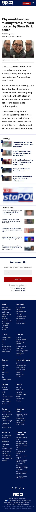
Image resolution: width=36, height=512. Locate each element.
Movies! (18, 372)
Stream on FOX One (21, 433)
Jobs (3, 394)
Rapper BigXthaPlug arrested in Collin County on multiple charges (12, 238)
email (23, 488)
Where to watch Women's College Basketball (22, 467)
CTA (3, 342)
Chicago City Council (20, 354)
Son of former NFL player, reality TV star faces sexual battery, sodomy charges (12, 212)
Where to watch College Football (21, 442)
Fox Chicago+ (20, 367)
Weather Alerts (21, 311)
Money (5, 384)
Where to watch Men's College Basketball (21, 461)
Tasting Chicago (7, 421)
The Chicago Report (20, 343)
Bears (3, 363)
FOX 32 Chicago (6, 34)
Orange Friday (6, 427)
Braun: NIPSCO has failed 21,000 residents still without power (22, 179)
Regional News (20, 410)
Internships (5, 453)
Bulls (3, 367)
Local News (5, 307)
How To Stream (7, 435)
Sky (3, 377)
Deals (3, 392)
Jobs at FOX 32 (6, 451)
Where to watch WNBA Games (21, 473)
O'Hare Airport (6, 347)
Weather (20, 304)
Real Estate (5, 399)
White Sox (5, 372)
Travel (4, 339)
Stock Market (6, 404)
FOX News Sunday (5, 328)
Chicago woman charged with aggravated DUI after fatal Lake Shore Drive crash (12, 247)
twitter (20, 488)
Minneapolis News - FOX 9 (20, 423)
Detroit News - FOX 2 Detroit (21, 419)
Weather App (20, 318)
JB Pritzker (19, 348)
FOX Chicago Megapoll (6, 324)
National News (6, 310)
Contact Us (5, 444)
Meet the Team (7, 449)
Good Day (5, 318)
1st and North (6, 412)
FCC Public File (6, 456)
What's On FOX (21, 365)
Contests (4, 446)
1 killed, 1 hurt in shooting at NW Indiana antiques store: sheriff (23, 162)
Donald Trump (21, 346)
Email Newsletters (5, 441)
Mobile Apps (6, 437)
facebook (12, 488)
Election (19, 337)
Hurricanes (19, 321)
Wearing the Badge (5, 417)
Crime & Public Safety (6, 315)
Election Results (21, 339)
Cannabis (19, 392)
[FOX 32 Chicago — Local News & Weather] (7, 3)
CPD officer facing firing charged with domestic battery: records (22, 153)
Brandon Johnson (22, 351)
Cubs (3, 370)
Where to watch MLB (21, 446)
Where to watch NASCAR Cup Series (21, 451)
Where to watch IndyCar (21, 457)
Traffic (5, 334)
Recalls (18, 401)
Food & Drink (20, 370)
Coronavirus (20, 390)
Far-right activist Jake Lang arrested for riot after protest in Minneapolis (12, 221)
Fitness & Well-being (21, 395)
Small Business (6, 401)
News (13, 34)
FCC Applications (7, 458)
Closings (19, 314)
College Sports (6, 379)
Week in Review (7, 414)
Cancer (18, 387)
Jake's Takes (20, 363)
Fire (3, 375)
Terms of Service (19, 290)
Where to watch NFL (21, 438)
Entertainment (23, 360)
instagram (16, 488)
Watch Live (26, 3)
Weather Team (21, 316)
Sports (5, 360)
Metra (4, 344)
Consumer (5, 390)
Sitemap (4, 461)
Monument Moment (5, 424)
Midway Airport (6, 349)
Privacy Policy (20, 289)
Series (4, 409)
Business (4, 387)
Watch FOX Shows (20, 375)
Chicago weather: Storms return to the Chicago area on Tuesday (23, 144)
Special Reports (7, 321)
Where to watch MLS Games (21, 477)
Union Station (6, 351)
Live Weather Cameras (20, 308)
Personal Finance (7, 397)
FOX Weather (20, 323)
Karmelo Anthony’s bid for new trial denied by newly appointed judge (12, 230)
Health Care (20, 398)
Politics (19, 334)
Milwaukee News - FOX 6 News (21, 415)
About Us (6, 432)
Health (19, 384)
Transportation (6, 337)
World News (6, 312)
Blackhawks (5, 365)
